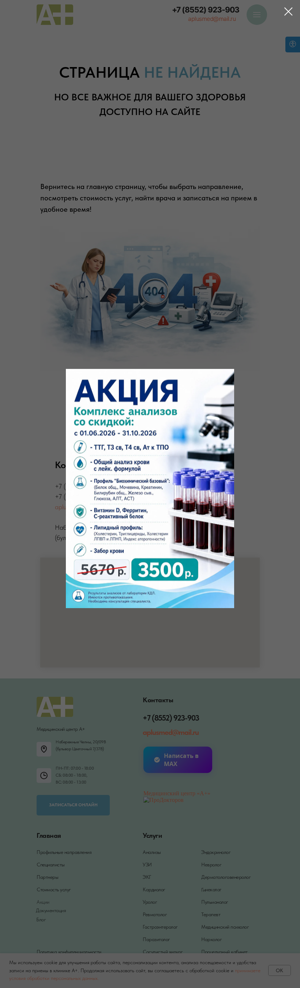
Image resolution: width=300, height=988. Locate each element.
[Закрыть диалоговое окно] (288, 11)
